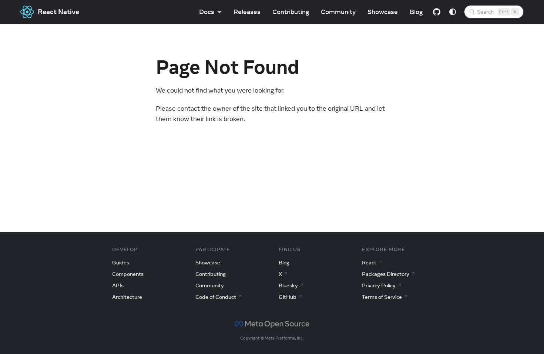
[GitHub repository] (436, 12)
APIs (118, 285)
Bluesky (288, 285)
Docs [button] (206, 12)
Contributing (290, 12)
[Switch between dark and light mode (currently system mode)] (452, 12)
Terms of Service (382, 297)
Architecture (127, 297)
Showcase (382, 12)
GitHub (287, 297)
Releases (247, 12)
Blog (416, 12)
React (369, 262)
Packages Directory (385, 274)
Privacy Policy (379, 285)
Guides (120, 262)
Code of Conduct (215, 297)
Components (128, 274)
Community (338, 12)
